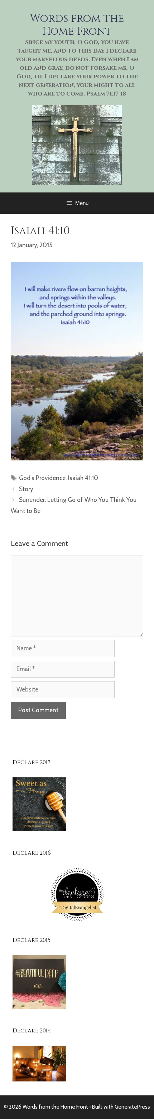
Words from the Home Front (77, 25)
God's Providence (42, 478)
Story (26, 489)
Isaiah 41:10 (83, 478)
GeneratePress (132, 1107)
